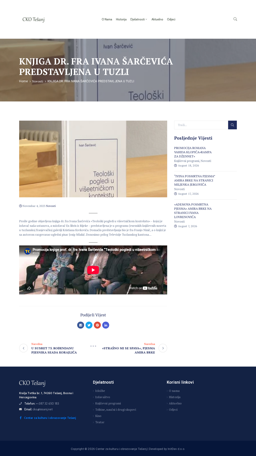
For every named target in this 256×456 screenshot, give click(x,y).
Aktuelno (157, 19)
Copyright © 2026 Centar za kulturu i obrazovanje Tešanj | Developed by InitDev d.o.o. (128, 449)
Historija (121, 19)
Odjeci (171, 19)
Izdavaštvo (102, 397)
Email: (38, 409)
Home (23, 81)
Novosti (37, 81)
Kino (98, 416)
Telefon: (41, 403)
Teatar (99, 422)
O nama (107, 19)
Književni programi (186, 161)
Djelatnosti (137, 19)
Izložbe (100, 391)
